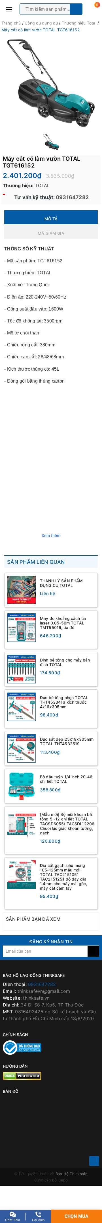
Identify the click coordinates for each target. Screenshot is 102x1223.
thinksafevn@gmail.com (44, 991)
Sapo (63, 1180)
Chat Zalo (12, 1220)
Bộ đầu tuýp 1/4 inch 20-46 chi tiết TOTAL (66, 779)
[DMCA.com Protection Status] (22, 1076)
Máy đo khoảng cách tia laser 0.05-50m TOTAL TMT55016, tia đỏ (63, 623)
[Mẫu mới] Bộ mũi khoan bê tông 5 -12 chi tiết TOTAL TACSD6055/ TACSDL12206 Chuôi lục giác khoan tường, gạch (67, 823)
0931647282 (72, 197)
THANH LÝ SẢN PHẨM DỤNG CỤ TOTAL (61, 583)
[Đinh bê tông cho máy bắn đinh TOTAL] (21, 669)
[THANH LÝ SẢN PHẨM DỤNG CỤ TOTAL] (21, 590)
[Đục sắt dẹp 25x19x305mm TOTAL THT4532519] (21, 748)
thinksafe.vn (36, 998)
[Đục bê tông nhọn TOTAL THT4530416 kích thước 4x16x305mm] (21, 707)
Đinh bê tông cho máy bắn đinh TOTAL (65, 662)
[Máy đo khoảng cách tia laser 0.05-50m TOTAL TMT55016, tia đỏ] (21, 627)
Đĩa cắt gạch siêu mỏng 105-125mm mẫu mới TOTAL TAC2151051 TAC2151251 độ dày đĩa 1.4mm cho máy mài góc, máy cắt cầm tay (63, 877)
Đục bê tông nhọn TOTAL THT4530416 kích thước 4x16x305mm (64, 702)
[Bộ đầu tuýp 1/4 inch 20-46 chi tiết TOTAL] (21, 786)
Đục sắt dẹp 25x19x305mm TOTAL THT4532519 (67, 741)
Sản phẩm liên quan (36, 562)
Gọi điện (38, 1220)
